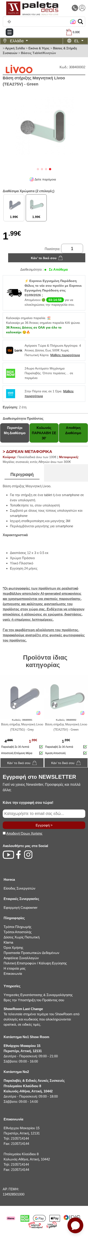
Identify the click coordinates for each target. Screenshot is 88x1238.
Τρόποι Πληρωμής (17, 927)
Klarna (8, 942)
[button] (80, 21)
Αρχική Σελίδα (15, 48)
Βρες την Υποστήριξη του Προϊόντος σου (34, 1000)
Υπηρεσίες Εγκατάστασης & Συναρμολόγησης (38, 995)
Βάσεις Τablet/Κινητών (38, 53)
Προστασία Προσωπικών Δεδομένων (31, 953)
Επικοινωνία (13, 973)
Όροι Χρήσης (13, 947)
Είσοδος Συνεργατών (19, 888)
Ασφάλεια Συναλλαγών (21, 958)
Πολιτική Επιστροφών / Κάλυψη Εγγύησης (35, 963)
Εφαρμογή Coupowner (20, 907)
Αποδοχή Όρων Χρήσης (24, 833)
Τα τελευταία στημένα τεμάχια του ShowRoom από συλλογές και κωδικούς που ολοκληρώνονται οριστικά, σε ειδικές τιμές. (41, 1016)
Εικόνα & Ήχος (38, 48)
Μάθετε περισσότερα (65, 355)
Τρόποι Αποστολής (18, 932)
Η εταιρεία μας (14, 968)
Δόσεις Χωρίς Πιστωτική (21, 937)
